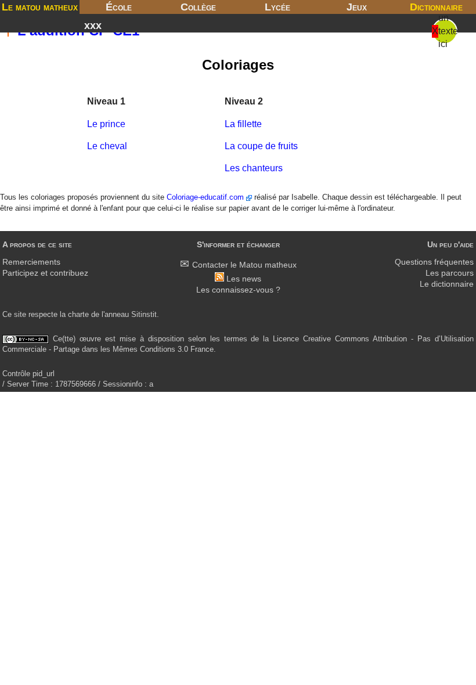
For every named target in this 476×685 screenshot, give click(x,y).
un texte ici (448, 31)
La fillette (243, 124)
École (119, 7)
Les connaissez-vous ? (238, 290)
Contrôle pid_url (28, 373)
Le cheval (107, 146)
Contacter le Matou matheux (244, 265)
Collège (198, 7)
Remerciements (31, 262)
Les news (243, 279)
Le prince (106, 124)
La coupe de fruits (261, 146)
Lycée (277, 7)
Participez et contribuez (45, 273)
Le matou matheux (40, 7)
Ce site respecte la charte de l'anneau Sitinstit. (80, 314)
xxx (93, 25)
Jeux (357, 7)
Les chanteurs (254, 168)
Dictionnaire (436, 7)
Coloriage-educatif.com (206, 197)
